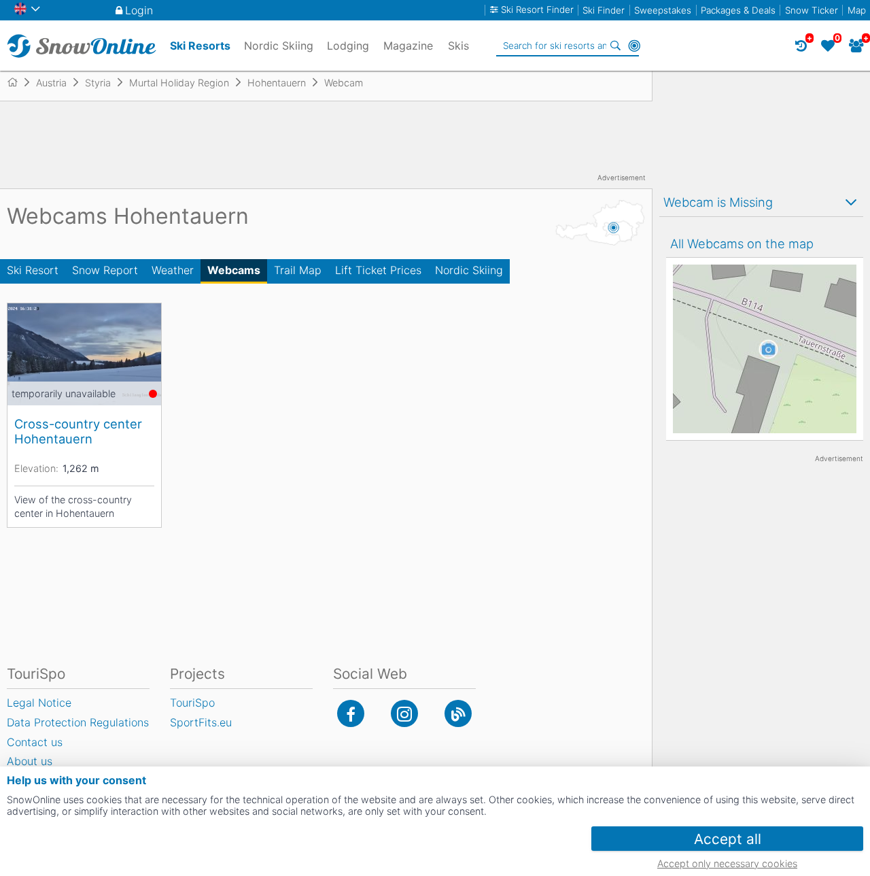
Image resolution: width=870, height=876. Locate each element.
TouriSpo (192, 702)
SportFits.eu (201, 722)
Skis (458, 45)
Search (615, 45)
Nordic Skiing (469, 270)
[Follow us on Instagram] (404, 713)
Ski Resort (32, 270)
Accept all (727, 838)
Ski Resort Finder (537, 10)
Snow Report (105, 270)
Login (139, 10)
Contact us (35, 742)
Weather (173, 270)
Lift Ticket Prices (378, 270)
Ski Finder (603, 10)
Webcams (233, 270)
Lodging (348, 45)
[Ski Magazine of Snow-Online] (458, 713)
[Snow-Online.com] (81, 45)
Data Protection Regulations (78, 722)
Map (857, 10)
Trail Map (297, 270)
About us (29, 761)
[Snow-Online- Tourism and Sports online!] (18, 82)
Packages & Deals (738, 10)
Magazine (408, 45)
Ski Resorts (200, 45)
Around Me (634, 45)
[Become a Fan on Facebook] (350, 713)
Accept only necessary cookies (727, 863)
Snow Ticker (811, 10)
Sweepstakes (662, 10)
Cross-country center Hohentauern (78, 431)
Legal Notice (39, 702)
